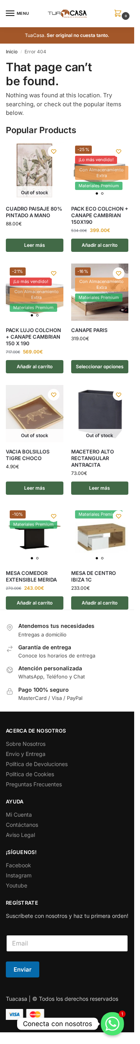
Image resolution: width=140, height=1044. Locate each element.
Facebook (18, 865)
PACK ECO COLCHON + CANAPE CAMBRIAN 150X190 (99, 215)
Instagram (19, 875)
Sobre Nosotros (26, 743)
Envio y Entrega (26, 753)
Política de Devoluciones (37, 764)
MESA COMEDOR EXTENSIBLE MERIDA (31, 576)
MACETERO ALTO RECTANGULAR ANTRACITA (92, 458)
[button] (119, 13)
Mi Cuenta (19, 814)
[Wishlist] (54, 151)
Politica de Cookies (30, 774)
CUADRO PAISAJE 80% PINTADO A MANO (34, 212)
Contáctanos (22, 824)
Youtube (16, 885)
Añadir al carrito (99, 245)
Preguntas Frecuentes (34, 784)
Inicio (12, 51)
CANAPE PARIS (89, 330)
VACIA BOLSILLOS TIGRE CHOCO (27, 454)
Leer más (34, 245)
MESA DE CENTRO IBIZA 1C (93, 576)
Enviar (23, 969)
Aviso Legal (20, 834)
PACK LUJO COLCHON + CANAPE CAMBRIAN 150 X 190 (33, 336)
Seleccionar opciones (100, 366)
